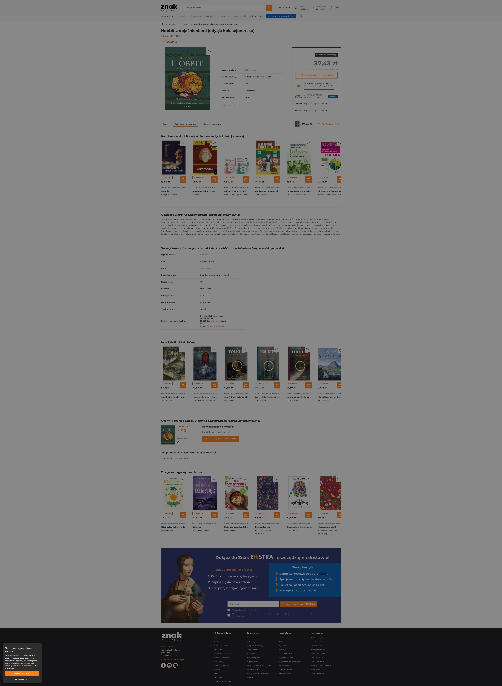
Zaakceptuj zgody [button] (22, 673)
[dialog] (22, 663)
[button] (22, 679)
